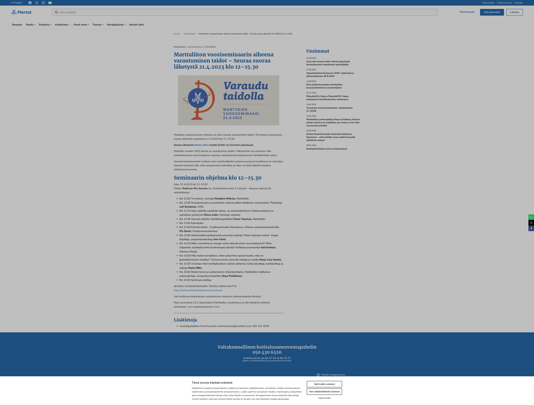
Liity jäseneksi (492, 12)
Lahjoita (514, 12)
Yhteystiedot (488, 2)
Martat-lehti (136, 24)
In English (16, 2)
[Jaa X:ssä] (531, 223)
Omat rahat (80, 24)
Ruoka (29, 24)
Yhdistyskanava (504, 2)
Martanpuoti (467, 12)
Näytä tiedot (324, 398)
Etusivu (177, 33)
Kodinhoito (61, 24)
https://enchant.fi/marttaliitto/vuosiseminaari (198, 290)
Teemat (97, 24)
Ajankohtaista (189, 33)
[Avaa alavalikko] (35, 24)
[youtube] (50, 3)
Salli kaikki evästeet (324, 384)
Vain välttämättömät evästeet (324, 391)
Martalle (518, 2)
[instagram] (43, 2)
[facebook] (30, 2)
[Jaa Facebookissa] (531, 228)
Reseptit (17, 24)
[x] (36, 2)
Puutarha (44, 24)
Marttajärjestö (115, 24)
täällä (216, 306)
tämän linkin (201, 145)
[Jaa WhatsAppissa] (531, 217)
